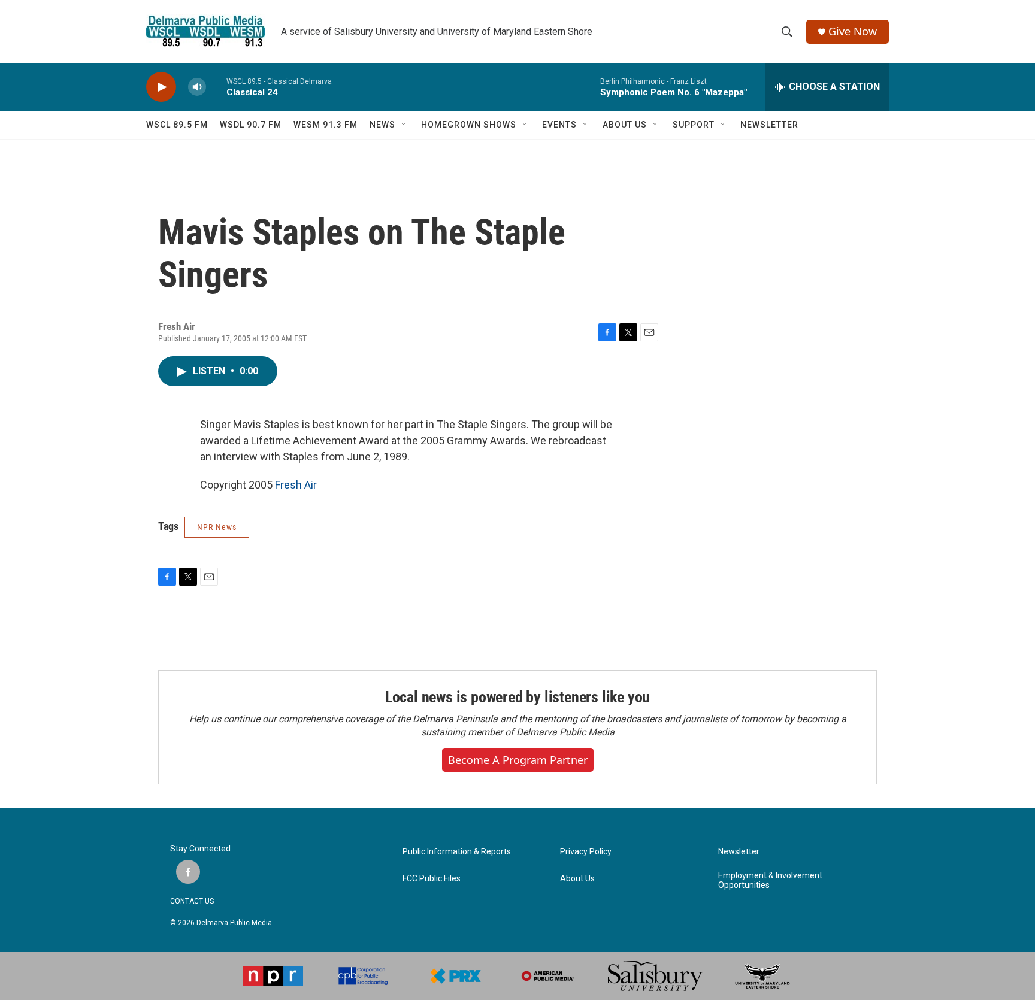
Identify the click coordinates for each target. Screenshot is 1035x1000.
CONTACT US (192, 901)
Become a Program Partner (518, 760)
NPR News (217, 527)
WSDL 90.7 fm (251, 124)
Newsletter (738, 851)
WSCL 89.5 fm (177, 124)
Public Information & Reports (456, 851)
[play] (161, 87)
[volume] (197, 87)
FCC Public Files (431, 878)
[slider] (216, 86)
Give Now (852, 31)
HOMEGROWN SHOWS (468, 124)
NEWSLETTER (769, 124)
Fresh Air (296, 484)
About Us (577, 878)
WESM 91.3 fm (325, 124)
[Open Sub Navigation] (404, 124)
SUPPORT (694, 124)
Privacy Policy (586, 851)
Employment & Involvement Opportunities (770, 880)
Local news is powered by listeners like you (517, 697)
